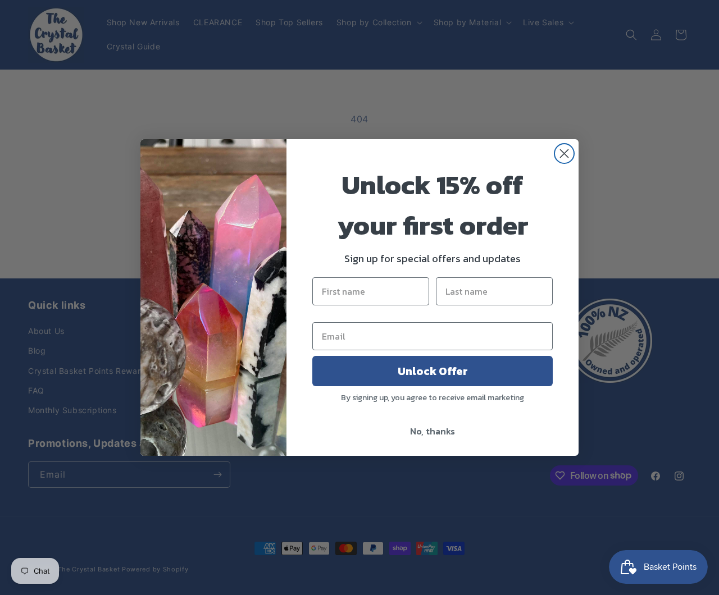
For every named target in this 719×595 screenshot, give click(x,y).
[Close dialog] (564, 153)
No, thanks (432, 431)
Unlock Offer (433, 371)
